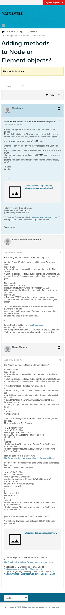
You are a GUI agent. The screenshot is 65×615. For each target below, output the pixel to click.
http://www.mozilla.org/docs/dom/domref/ (24, 569)
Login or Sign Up (52, 2)
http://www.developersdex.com (43, 217)
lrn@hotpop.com (36, 325)
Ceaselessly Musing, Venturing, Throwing (43, 186)
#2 (59, 252)
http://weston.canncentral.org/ (38, 188)
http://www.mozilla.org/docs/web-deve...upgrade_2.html (30, 574)
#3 (59, 360)
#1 (59, 121)
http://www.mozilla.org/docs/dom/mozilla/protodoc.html (28, 458)
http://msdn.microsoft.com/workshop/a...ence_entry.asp (28, 562)
